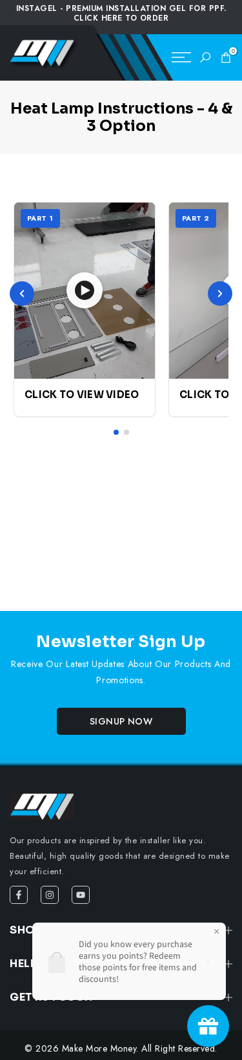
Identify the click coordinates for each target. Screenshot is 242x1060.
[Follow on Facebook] (19, 895)
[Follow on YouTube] (81, 895)
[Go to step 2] (126, 432)
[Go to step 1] (116, 432)
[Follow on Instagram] (50, 895)
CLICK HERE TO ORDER (121, 18)
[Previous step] (22, 293)
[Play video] (84, 290)
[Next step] (220, 293)
